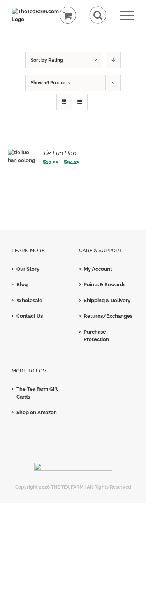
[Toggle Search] (98, 15)
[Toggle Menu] (127, 15)
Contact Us (29, 316)
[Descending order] (113, 60)
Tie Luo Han (59, 153)
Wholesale (29, 300)
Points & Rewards (104, 284)
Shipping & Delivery (107, 300)
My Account (98, 269)
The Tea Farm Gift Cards (37, 393)
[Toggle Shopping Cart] (68, 15)
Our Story (27, 269)
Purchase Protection (96, 336)
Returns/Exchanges (107, 316)
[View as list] (79, 102)
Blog (22, 284)
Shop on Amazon (36, 412)
